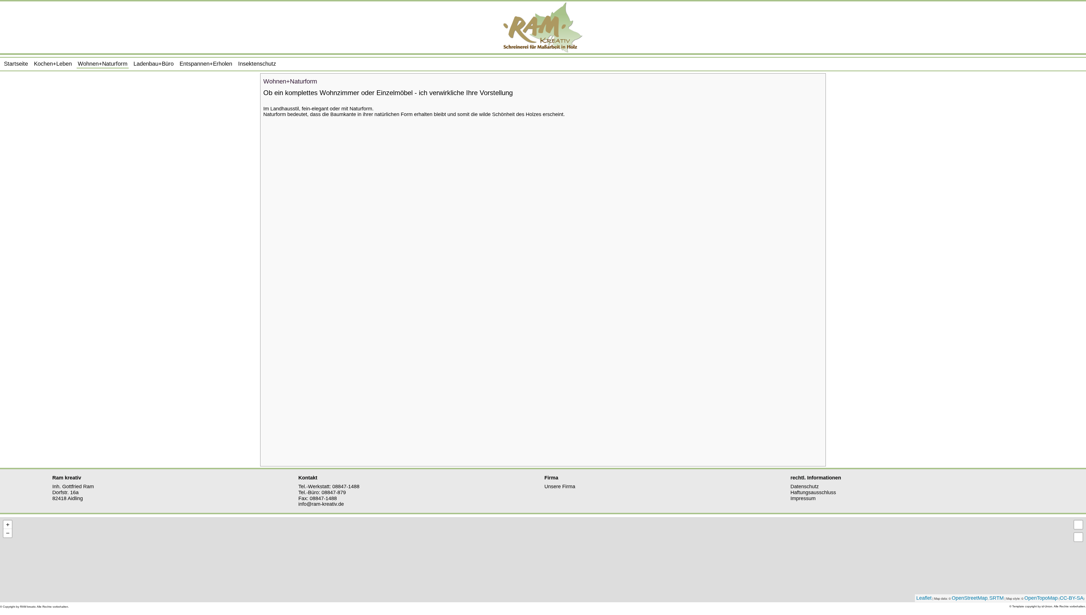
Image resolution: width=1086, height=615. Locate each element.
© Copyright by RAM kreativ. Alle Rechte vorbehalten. (34, 606)
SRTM (996, 598)
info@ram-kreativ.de (321, 504)
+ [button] (8, 524)
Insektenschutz (257, 64)
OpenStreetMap (970, 598)
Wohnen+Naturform (103, 64)
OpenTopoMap (1041, 598)
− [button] (8, 533)
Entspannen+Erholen (206, 64)
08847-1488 (345, 486)
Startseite (16, 64)
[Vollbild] (1078, 524)
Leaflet (924, 598)
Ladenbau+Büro (153, 64)
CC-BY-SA (1071, 598)
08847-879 (334, 492)
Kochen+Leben (53, 64)
